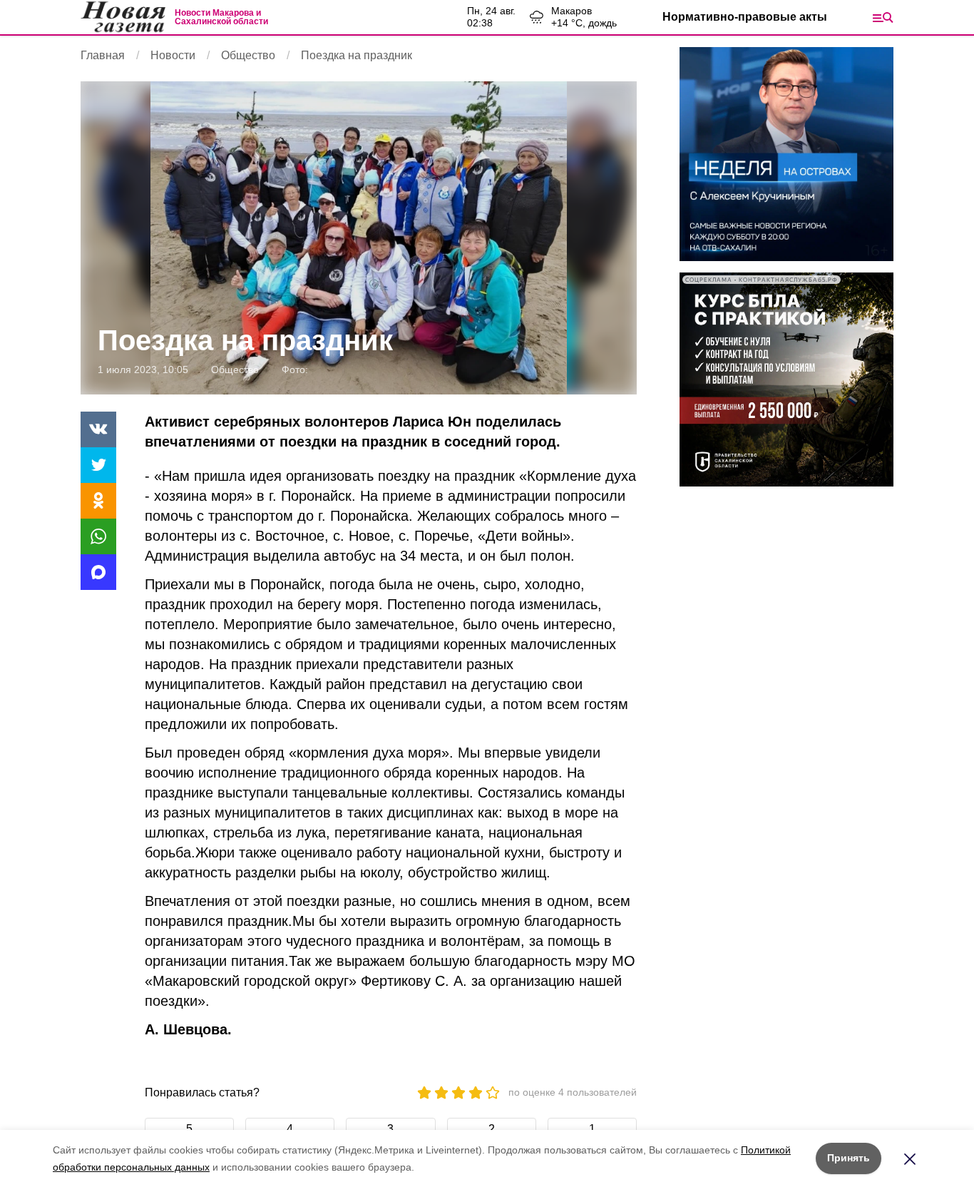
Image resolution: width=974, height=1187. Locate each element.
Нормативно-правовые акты (744, 17)
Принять (848, 1157)
